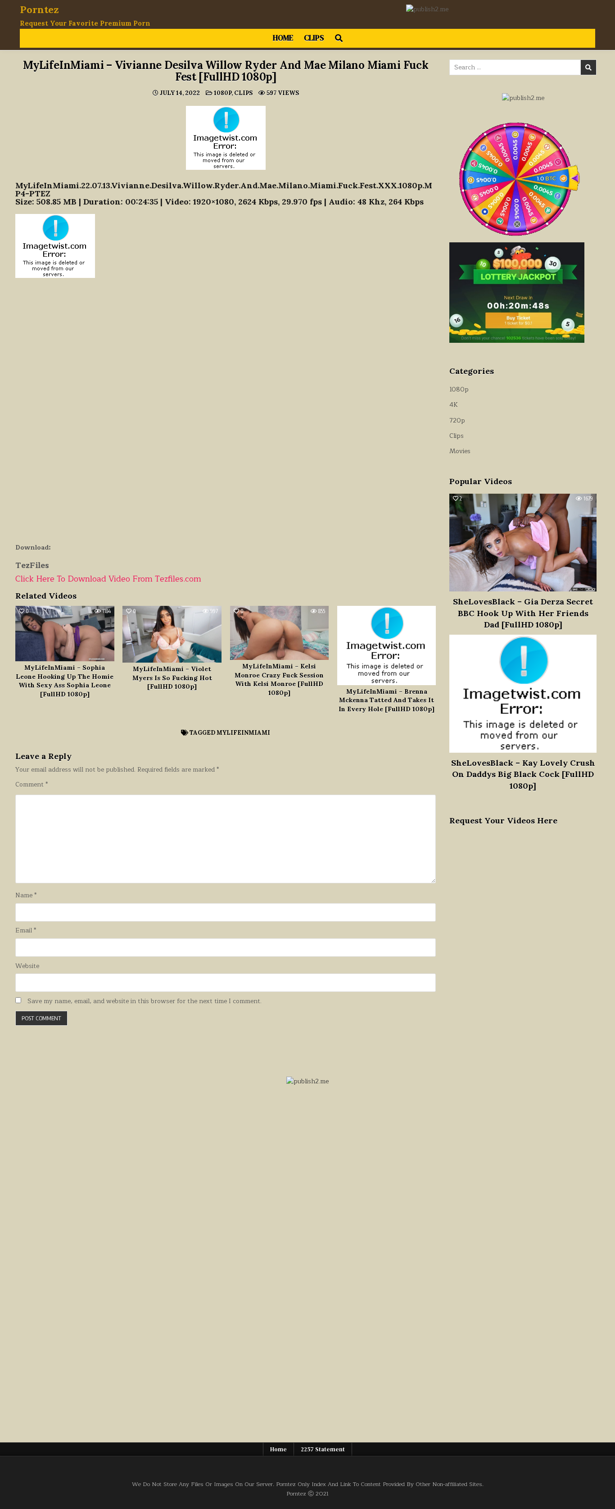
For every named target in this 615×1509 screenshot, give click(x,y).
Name (25, 895)
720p (457, 420)
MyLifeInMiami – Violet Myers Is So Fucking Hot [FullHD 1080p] (172, 678)
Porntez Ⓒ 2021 (307, 1493)
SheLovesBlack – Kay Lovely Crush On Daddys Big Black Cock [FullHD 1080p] (523, 774)
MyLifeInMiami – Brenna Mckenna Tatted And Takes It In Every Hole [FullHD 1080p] (386, 700)
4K (453, 405)
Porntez (39, 9)
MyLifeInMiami (243, 732)
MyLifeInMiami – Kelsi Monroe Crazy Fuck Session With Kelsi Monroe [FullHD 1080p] (279, 679)
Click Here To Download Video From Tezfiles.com (108, 579)
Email (25, 931)
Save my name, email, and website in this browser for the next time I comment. (144, 1001)
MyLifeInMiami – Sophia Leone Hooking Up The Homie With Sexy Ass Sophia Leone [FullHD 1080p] (64, 681)
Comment (31, 785)
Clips (314, 37)
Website (27, 966)
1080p (222, 93)
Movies (459, 451)
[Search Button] (339, 38)
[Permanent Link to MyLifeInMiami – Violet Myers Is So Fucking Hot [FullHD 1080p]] (172, 634)
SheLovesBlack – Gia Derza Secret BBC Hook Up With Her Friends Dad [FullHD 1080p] (523, 612)
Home (283, 37)
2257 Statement (323, 1449)
